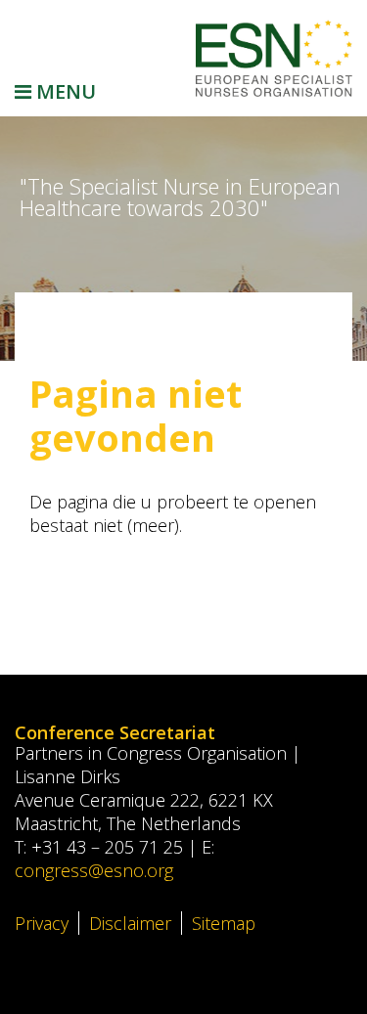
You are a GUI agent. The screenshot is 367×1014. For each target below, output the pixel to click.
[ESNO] (274, 58)
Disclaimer (130, 923)
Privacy (42, 923)
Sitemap (223, 923)
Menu (63, 91)
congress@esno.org (94, 870)
